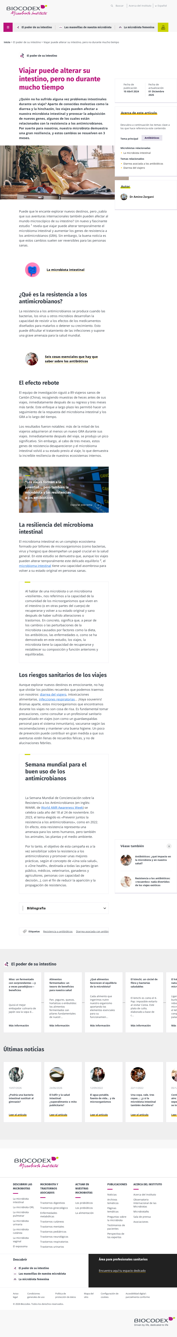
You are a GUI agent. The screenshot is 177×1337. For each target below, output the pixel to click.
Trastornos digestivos (52, 1202)
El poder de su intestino (37, 27)
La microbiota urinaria (21, 1222)
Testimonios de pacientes (116, 1227)
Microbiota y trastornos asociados (49, 1188)
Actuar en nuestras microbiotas (83, 1188)
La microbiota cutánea (21, 1231)
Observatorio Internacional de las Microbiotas (144, 1203)
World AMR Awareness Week (62, 807)
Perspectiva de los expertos (115, 1235)
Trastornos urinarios (52, 1246)
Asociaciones (140, 1221)
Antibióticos (152, 137)
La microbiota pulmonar (21, 1214)
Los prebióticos (84, 1208)
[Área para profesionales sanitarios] (163, 27)
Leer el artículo (18, 1114)
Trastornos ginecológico (54, 1208)
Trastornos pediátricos (53, 1231)
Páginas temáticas (113, 1209)
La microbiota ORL (23, 1207)
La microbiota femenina (139, 27)
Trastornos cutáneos (52, 1221)
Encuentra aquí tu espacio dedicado (122, 1271)
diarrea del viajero (53, 694)
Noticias (112, 1194)
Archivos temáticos (113, 1201)
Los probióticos (84, 1202)
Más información (19, 1025)
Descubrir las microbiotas (22, 1186)
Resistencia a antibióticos (58, 931)
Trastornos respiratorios (54, 1241)
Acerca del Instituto (140, 5)
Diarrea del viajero (134, 167)
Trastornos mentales (52, 1226)
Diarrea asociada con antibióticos (95, 931)
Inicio (7, 42)
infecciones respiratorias (57, 699)
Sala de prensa (142, 1216)
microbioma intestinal (35, 566)
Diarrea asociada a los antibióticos (143, 163)
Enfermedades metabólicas (48, 1214)
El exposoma (20, 1246)
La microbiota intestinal (137, 153)
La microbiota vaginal (21, 1239)
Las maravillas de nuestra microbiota (87, 27)
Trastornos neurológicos (54, 1236)
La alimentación (84, 1213)
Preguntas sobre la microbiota (116, 1218)
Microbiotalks (141, 1211)
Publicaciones (117, 1184)
